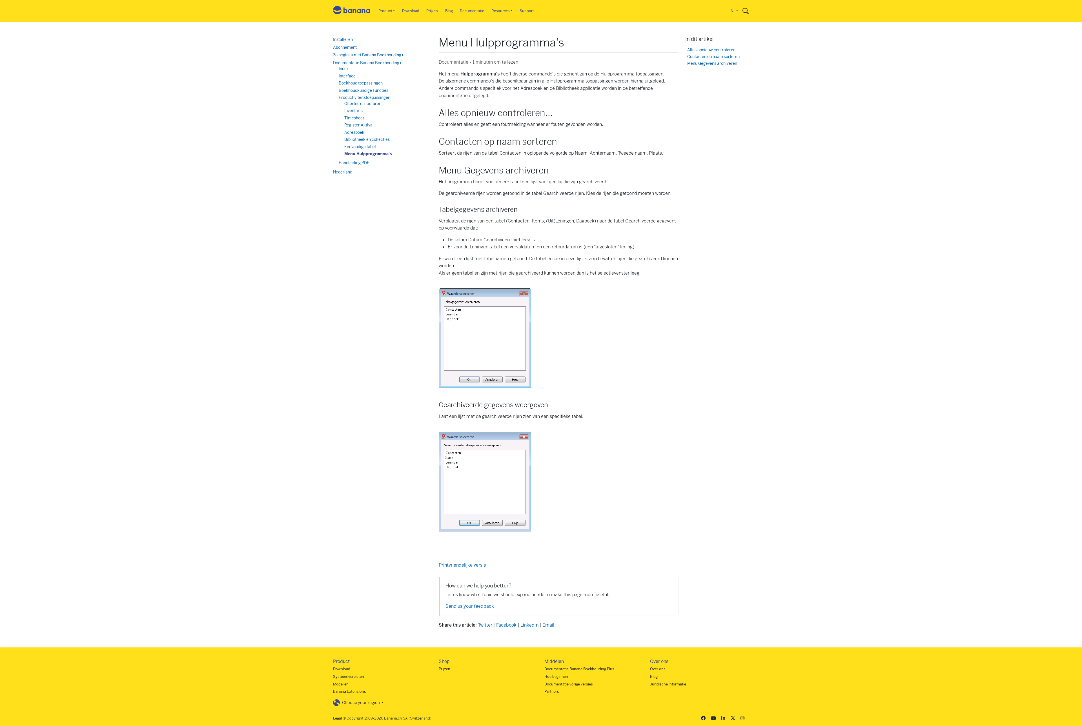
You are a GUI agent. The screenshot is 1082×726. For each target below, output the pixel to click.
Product (385, 10)
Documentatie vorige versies (568, 684)
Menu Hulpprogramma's (368, 153)
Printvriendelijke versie (462, 565)
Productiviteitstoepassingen (364, 97)
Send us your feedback (469, 606)
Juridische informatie (668, 684)
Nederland (342, 172)
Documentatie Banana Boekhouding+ (367, 62)
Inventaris (353, 110)
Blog (449, 10)
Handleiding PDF (354, 162)
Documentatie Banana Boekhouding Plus (579, 669)
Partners (551, 691)
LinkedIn (529, 625)
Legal (337, 718)
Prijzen (432, 10)
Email (548, 625)
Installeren (343, 39)
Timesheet (354, 118)
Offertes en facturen (362, 103)
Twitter (485, 625)
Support (527, 10)
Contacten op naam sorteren (713, 56)
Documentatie (472, 10)
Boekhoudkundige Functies (363, 90)
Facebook (506, 625)
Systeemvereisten (348, 676)
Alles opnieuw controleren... (713, 50)
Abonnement (345, 47)
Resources (500, 10)
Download (410, 10)
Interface (347, 76)
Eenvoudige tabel (360, 146)
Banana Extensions (349, 691)
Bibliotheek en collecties (367, 139)
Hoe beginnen (556, 676)
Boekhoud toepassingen (361, 83)
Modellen (341, 684)
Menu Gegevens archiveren (712, 63)
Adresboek (354, 132)
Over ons (658, 669)
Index (344, 68)
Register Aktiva (358, 125)
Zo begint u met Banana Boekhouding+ (368, 54)
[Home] (351, 11)
